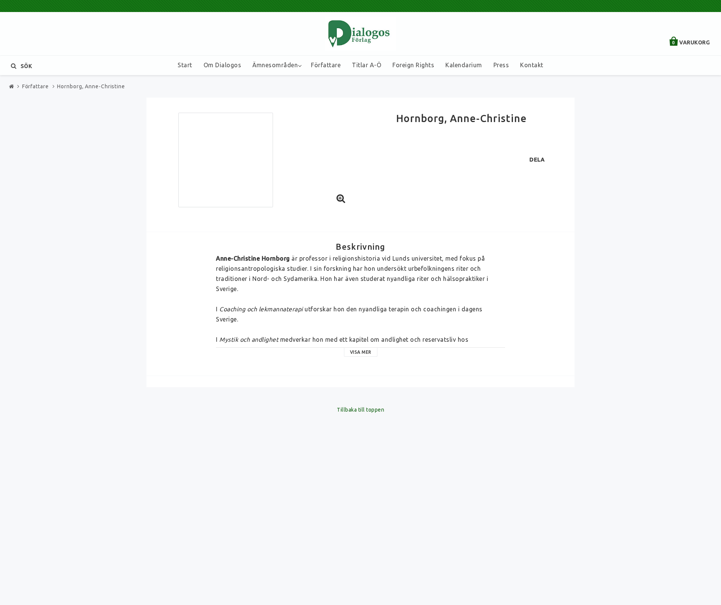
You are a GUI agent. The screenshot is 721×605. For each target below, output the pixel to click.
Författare (326, 65)
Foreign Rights (413, 65)
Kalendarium (463, 65)
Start (185, 65)
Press (501, 65)
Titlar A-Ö (366, 65)
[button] (341, 199)
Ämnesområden (275, 65)
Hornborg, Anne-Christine (91, 86)
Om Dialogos (222, 65)
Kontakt (531, 65)
